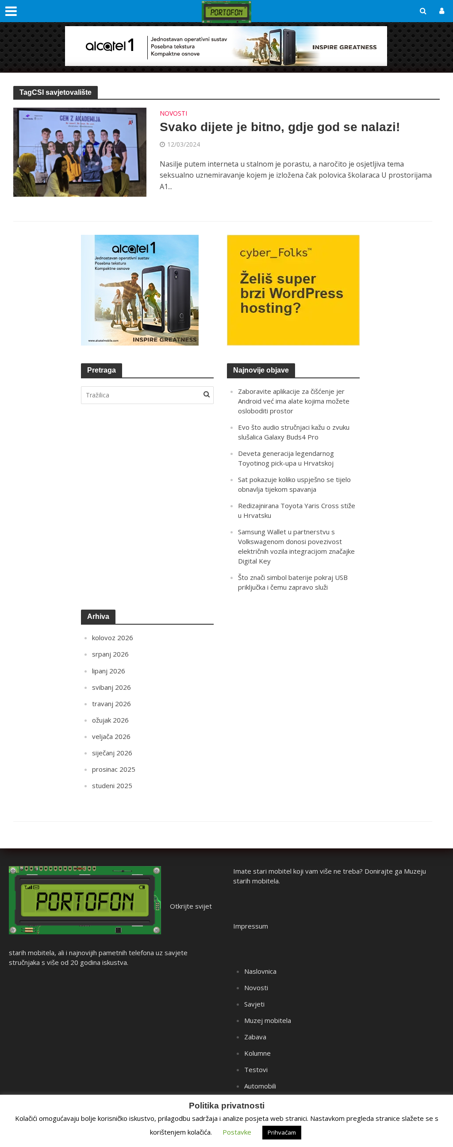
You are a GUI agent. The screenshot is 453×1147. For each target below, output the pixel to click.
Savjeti (254, 1003)
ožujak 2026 (110, 719)
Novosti (173, 113)
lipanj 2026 (108, 670)
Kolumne (257, 1053)
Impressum (250, 925)
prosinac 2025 (113, 769)
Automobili (260, 1085)
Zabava (255, 1036)
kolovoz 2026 (112, 637)
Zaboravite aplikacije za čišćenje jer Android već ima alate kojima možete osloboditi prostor (293, 401)
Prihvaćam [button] (282, 1132)
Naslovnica (260, 971)
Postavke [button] (237, 1132)
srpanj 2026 (110, 653)
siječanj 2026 (112, 752)
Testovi (256, 1069)
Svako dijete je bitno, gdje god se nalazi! (280, 127)
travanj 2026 (111, 703)
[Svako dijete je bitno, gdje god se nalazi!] (79, 151)
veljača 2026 (111, 736)
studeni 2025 (112, 785)
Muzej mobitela (267, 1020)
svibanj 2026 (111, 687)
